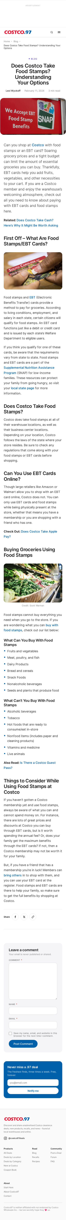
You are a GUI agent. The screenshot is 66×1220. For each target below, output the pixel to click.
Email (13, 1018)
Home (7, 41)
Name (13, 1004)
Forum (54, 1157)
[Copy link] (32, 916)
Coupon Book (10, 1170)
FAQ (52, 1161)
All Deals (8, 1153)
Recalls (35, 1157)
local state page (22, 388)
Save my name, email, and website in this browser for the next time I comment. (35, 1034)
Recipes (36, 1161)
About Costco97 (11, 1191)
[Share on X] (24, 916)
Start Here (8, 1187)
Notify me (33, 1090)
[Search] (51, 32)
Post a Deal (56, 1153)
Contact (7, 1196)
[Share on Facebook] (15, 916)
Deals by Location (12, 1157)
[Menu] (59, 32)
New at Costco (11, 1165)
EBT (32, 297)
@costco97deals (16, 1138)
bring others (13, 875)
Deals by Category (12, 1161)
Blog (16, 41)
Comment (15, 960)
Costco (38, 145)
